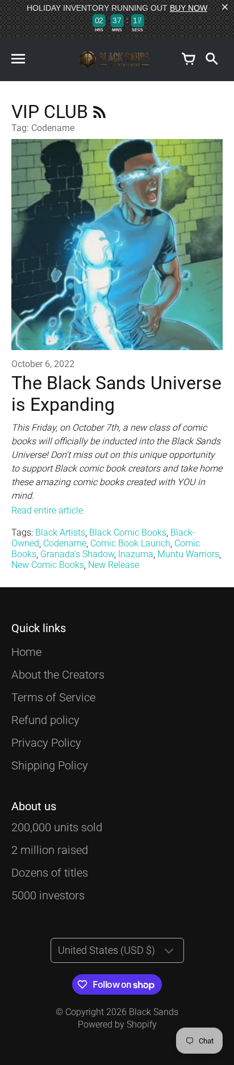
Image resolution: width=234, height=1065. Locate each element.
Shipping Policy (49, 765)
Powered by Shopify (117, 1024)
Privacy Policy (46, 743)
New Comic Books (47, 564)
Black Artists (60, 532)
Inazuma (135, 554)
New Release (113, 564)
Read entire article (47, 510)
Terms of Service (53, 697)
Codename (64, 543)
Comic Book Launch (130, 543)
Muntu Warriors (188, 554)
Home (26, 652)
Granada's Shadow (77, 554)
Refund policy (45, 720)
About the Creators (58, 674)
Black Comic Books (127, 532)
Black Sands (153, 1012)
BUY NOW (188, 7)
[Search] (211, 59)
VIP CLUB (52, 112)
